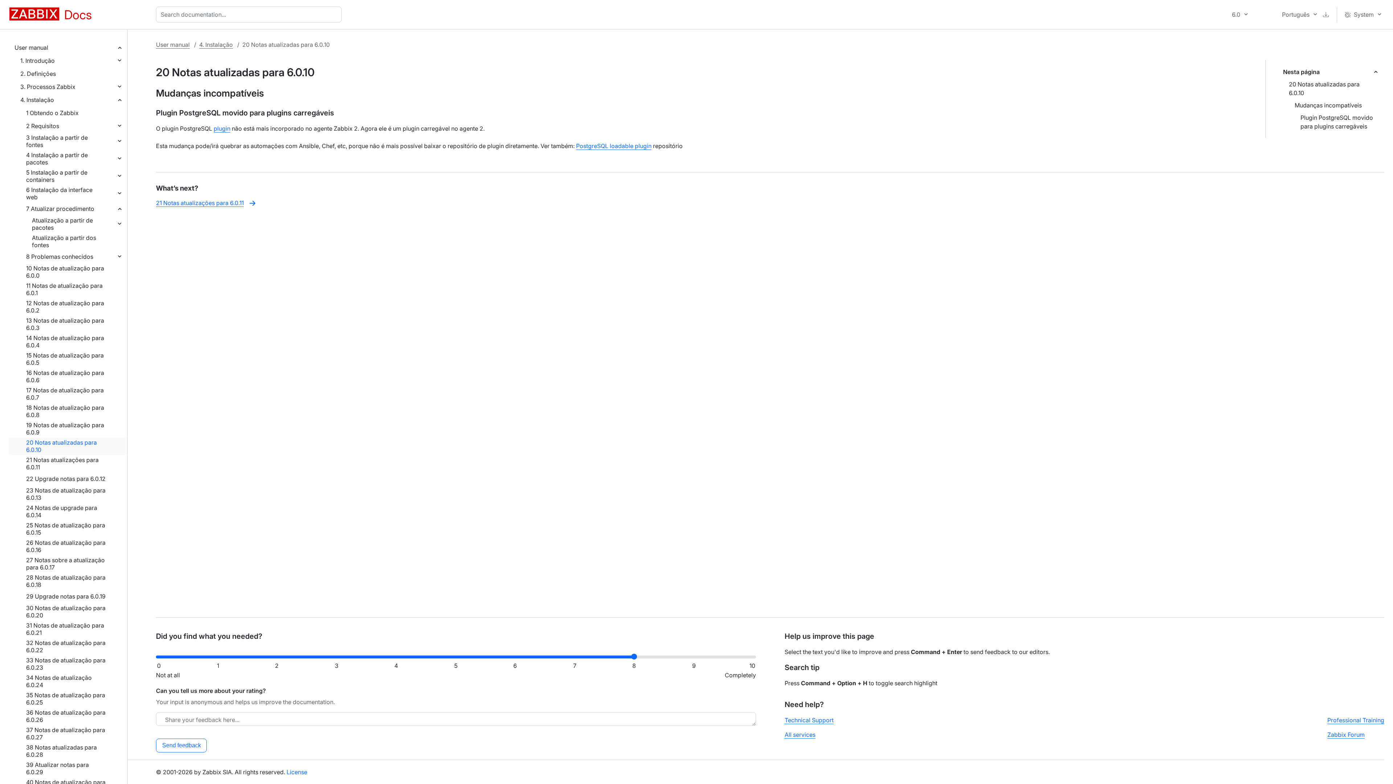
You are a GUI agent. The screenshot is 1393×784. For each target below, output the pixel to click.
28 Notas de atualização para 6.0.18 (66, 581)
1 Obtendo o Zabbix (52, 113)
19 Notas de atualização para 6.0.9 (65, 428)
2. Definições (38, 73)
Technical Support (809, 720)
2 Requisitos (42, 126)
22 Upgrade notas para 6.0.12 (66, 478)
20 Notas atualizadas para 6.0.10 (61, 446)
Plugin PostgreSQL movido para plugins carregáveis (1336, 122)
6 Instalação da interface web (59, 193)
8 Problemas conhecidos (59, 256)
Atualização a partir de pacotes (62, 224)
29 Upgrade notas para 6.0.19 (66, 596)
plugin (222, 128)
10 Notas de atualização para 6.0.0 (65, 272)
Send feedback (181, 745)
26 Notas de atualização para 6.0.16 (66, 546)
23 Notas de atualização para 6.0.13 (66, 494)
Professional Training (1355, 720)
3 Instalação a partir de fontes (57, 141)
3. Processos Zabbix (47, 86)
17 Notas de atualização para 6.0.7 (65, 394)
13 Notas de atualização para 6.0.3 (65, 324)
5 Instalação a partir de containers (56, 176)
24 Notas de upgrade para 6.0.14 (61, 511)
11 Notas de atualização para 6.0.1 (64, 289)
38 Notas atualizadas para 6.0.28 (61, 751)
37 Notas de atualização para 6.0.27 (65, 733)
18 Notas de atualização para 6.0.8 (65, 411)
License (297, 772)
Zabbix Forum (1346, 734)
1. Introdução (37, 60)
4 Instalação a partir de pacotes (57, 158)
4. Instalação (37, 99)
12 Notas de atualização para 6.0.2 (65, 306)
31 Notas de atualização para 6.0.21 (65, 629)
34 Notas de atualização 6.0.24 (59, 681)
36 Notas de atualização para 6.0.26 (66, 716)
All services (800, 734)
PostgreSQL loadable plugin (614, 146)
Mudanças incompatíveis (1328, 105)
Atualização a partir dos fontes (64, 241)
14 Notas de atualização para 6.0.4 (65, 341)
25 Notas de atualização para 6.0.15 (65, 529)
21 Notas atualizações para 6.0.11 (62, 463)
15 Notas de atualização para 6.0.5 (65, 359)
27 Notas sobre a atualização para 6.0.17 (65, 563)
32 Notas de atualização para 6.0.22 (66, 646)
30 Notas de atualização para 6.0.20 (66, 611)
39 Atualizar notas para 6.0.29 (57, 768)
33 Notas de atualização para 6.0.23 (66, 664)
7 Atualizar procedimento (60, 208)
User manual (31, 47)
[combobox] (250, 14)
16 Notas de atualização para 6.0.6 (65, 376)
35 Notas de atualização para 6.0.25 (65, 698)
